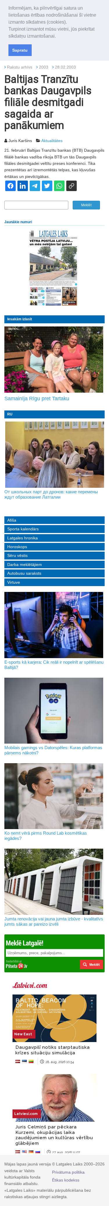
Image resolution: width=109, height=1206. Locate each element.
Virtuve (13, 582)
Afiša (11, 520)
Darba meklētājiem (24, 564)
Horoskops (17, 546)
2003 (43, 67)
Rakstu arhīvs (19, 67)
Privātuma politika (68, 1172)
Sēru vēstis (17, 555)
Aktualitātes (51, 140)
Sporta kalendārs (23, 529)
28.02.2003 (65, 67)
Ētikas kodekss (65, 1180)
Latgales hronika (22, 538)
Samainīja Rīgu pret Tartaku (36, 398)
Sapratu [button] (20, 50)
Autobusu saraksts (24, 573)
